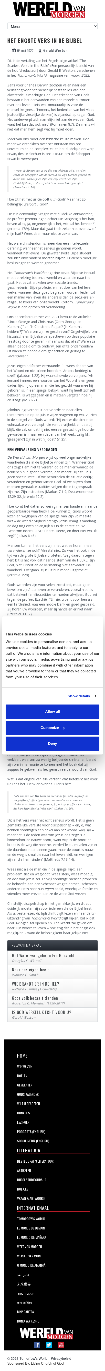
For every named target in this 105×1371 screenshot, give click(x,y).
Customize (50, 728)
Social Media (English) (33, 1140)
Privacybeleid (61, 1358)
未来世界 (24, 1283)
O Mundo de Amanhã (31, 1265)
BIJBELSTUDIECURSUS (31, 1179)
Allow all (52, 711)
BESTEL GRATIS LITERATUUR (35, 1161)
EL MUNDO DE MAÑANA (31, 1237)
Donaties (23, 1112)
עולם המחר (25, 1293)
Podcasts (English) (31, 1131)
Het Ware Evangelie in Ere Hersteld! (44, 955)
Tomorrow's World (31, 1218)
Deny (52, 743)
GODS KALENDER (28, 1094)
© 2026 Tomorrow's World (27, 1358)
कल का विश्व (24, 1302)
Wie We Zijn (24, 1066)
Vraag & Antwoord (31, 1198)
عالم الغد (23, 1274)
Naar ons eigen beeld (31, 969)
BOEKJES (22, 1189)
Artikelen (24, 1170)
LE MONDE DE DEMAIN (31, 1227)
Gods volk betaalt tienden (35, 998)
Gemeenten (24, 1084)
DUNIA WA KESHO (28, 1320)
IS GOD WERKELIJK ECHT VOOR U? (42, 1012)
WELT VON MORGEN (29, 1246)
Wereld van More (29, 1255)
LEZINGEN (23, 1122)
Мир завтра (25, 1311)
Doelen (22, 1075)
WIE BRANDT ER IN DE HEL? (35, 983)
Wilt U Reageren (28, 1103)
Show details (79, 696)
